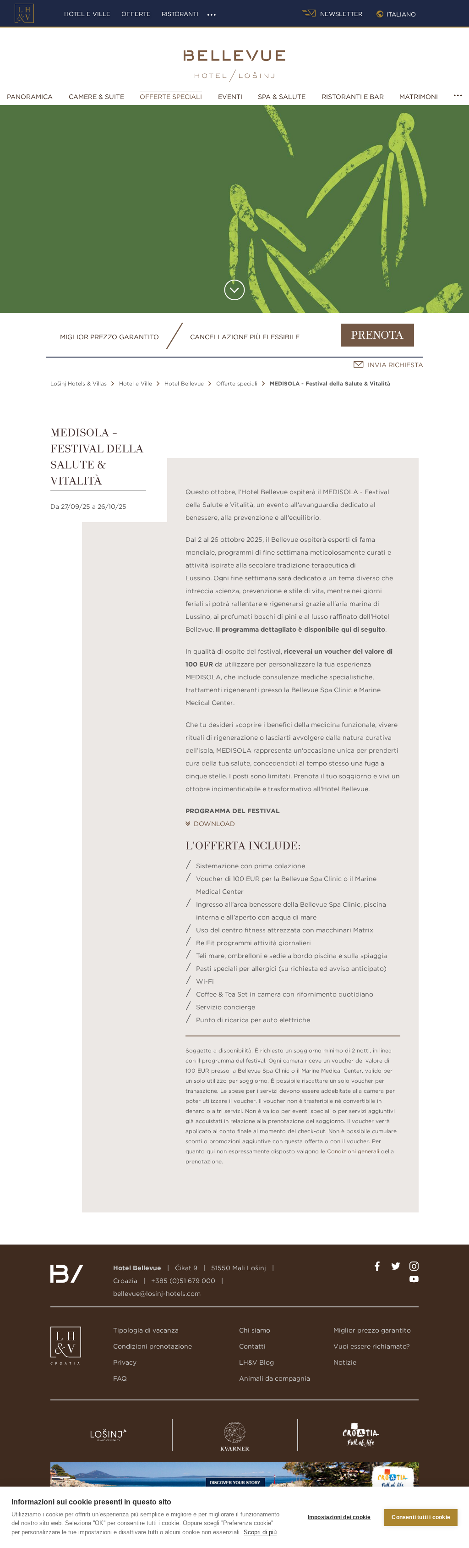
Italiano (401, 14)
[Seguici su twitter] (395, 1268)
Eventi (230, 96)
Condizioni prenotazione (152, 1346)
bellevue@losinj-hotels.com (157, 1293)
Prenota (377, 336)
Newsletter (340, 14)
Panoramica (30, 96)
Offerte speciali (171, 96)
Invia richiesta (395, 365)
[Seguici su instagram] (414, 1268)
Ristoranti (180, 14)
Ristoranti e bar (353, 96)
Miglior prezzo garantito (109, 337)
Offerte (136, 14)
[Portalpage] (61, 1348)
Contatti (252, 1346)
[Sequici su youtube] (414, 1280)
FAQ (120, 1378)
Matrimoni (418, 96)
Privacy (124, 1362)
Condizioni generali (353, 1151)
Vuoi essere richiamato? (371, 1346)
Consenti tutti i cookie (421, 1517)
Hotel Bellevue (184, 383)
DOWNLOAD (214, 823)
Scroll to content (234, 290)
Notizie (344, 1362)
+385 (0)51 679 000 (183, 1280)
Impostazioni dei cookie (339, 1517)
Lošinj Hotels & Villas (78, 383)
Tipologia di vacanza (146, 1330)
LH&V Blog (256, 1362)
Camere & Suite (96, 96)
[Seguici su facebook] (377, 1268)
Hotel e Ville (87, 14)
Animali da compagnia (274, 1378)
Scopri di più (260, 1532)
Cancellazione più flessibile (245, 337)
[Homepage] (24, 13)
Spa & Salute (281, 96)
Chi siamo (254, 1330)
